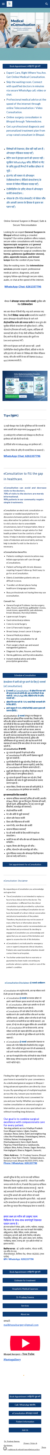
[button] (3, 4)
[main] (25, 104)
